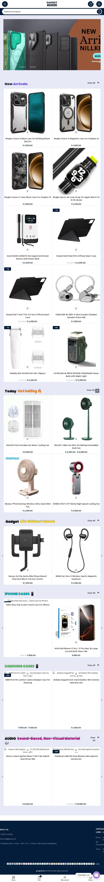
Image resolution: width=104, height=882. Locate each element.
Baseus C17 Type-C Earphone (28, 576)
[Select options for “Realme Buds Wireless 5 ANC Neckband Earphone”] (27, 791)
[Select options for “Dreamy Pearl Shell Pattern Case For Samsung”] (27, 714)
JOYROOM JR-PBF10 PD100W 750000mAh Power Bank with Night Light (76, 375)
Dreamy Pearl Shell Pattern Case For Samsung (27, 721)
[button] (27, 132)
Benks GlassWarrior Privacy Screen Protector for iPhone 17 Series (76, 578)
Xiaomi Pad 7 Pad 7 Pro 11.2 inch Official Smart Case (27, 316)
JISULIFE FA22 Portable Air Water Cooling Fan (27, 445)
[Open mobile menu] (5, 4)
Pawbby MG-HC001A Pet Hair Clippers (28, 373)
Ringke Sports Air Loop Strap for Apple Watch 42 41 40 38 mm (76, 199)
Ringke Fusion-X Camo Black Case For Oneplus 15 (27, 197)
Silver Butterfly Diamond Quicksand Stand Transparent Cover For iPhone (28, 650)
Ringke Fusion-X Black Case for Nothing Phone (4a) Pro (28, 140)
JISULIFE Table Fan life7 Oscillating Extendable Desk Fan (76, 447)
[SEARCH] (99, 11)
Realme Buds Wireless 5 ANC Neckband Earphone (27, 797)
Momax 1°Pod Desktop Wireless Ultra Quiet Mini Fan (28, 505)
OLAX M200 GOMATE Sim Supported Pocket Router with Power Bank (28, 257)
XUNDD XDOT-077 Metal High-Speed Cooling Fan (76, 504)
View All (91, 83)
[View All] (98, 83)
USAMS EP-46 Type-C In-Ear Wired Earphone (76, 797)
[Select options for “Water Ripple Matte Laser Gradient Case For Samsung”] (76, 714)
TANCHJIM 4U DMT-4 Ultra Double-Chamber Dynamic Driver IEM (76, 316)
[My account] (99, 4)
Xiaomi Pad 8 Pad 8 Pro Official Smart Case (76, 256)
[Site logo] (52, 4)
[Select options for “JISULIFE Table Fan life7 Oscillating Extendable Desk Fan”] (76, 439)
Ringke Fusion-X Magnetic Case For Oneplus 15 (76, 138)
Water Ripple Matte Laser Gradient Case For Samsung (76, 722)
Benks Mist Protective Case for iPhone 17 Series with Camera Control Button (76, 650)
